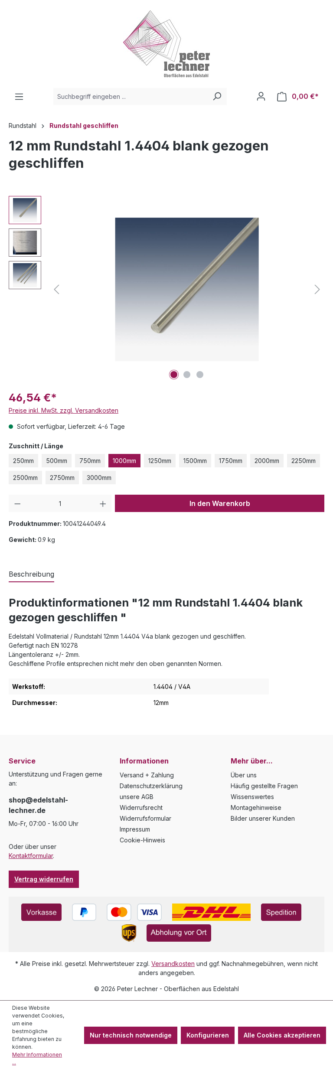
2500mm (25, 477)
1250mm (159, 460)
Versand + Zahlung (147, 775)
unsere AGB (136, 796)
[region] (166, 289)
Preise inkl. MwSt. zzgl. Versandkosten (63, 410)
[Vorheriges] (56, 289)
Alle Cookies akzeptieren (282, 1035)
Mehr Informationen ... (37, 1058)
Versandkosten (173, 963)
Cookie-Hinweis (142, 840)
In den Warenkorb (219, 503)
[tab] (31, 574)
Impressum (135, 829)
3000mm (99, 477)
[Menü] (19, 96)
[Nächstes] (317, 289)
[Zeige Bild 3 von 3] (199, 374)
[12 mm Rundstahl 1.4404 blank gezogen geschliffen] (187, 289)
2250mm (303, 460)
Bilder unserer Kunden (263, 818)
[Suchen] (217, 96)
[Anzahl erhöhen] (103, 503)
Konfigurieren (207, 1035)
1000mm (124, 460)
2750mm (62, 477)
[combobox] (130, 96)
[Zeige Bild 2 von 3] (186, 374)
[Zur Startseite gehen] (166, 43)
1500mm (195, 460)
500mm (56, 460)
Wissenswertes (252, 796)
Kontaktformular (31, 855)
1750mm (230, 460)
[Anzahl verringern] (17, 503)
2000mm (267, 460)
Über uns (244, 775)
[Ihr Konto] (261, 96)
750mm (90, 460)
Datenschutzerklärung (151, 785)
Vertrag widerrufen (43, 879)
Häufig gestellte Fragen (264, 785)
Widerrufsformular (145, 818)
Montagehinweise (256, 807)
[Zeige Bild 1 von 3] (173, 374)
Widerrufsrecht (141, 807)
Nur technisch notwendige (131, 1035)
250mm (23, 460)
